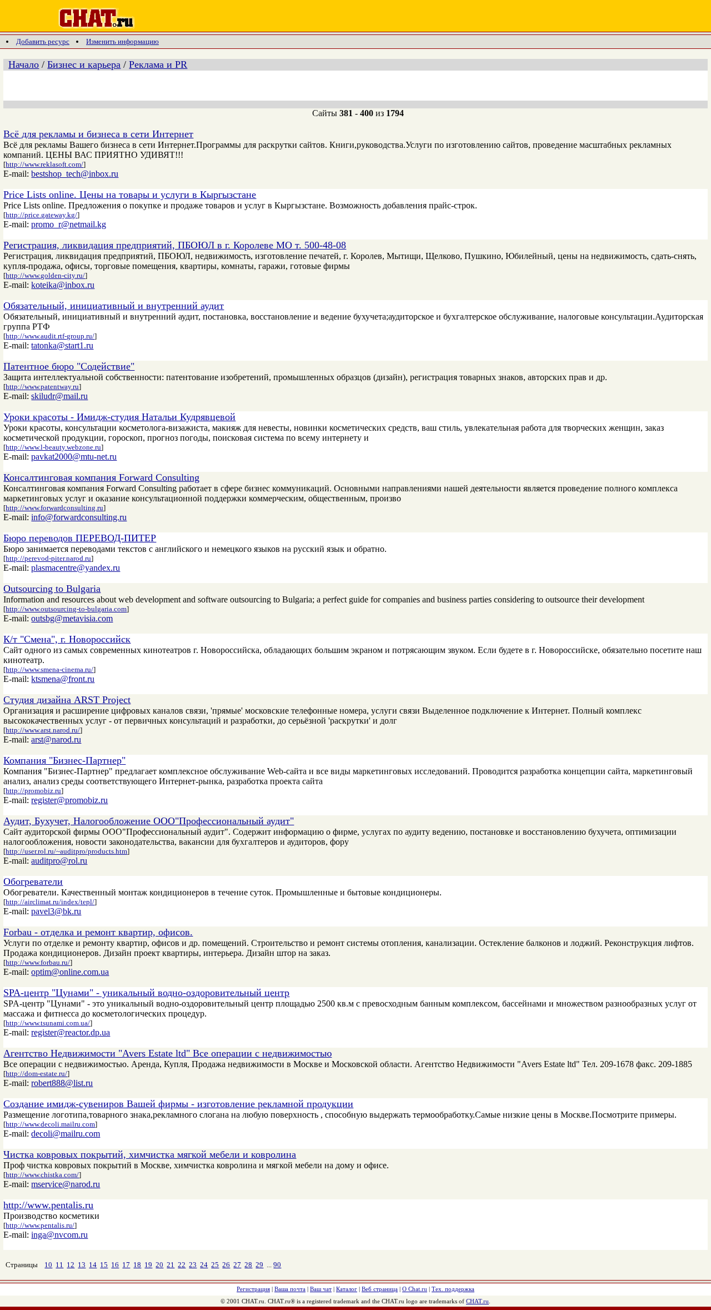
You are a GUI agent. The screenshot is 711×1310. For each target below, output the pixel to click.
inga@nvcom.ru (59, 1234)
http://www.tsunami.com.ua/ (48, 1023)
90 (277, 1265)
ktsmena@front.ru (62, 679)
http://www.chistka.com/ (42, 1174)
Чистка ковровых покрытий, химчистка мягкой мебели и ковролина (149, 1154)
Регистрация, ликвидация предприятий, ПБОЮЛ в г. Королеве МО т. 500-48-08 (174, 245)
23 (193, 1265)
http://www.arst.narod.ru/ (43, 730)
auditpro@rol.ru (59, 860)
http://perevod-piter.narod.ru (48, 558)
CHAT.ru (477, 1301)
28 (248, 1265)
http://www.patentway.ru (42, 386)
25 (215, 1265)
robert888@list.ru (62, 1083)
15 (104, 1265)
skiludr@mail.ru (59, 396)
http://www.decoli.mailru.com (50, 1124)
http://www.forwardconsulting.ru (54, 508)
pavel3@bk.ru (56, 911)
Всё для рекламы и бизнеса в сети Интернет (98, 134)
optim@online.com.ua (70, 972)
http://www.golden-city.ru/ (45, 275)
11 (59, 1265)
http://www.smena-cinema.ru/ (49, 669)
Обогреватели (33, 881)
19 (148, 1265)
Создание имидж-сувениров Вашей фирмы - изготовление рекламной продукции (178, 1103)
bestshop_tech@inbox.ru (74, 173)
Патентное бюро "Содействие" (68, 366)
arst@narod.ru (56, 739)
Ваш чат (321, 1289)
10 (48, 1265)
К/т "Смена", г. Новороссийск (67, 639)
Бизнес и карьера (84, 64)
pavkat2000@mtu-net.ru (74, 456)
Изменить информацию (122, 41)
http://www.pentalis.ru (48, 1205)
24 (204, 1265)
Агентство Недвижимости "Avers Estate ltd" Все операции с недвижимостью (167, 1053)
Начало (23, 64)
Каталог (346, 1289)
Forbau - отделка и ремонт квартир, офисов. (98, 932)
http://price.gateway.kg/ (41, 215)
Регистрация (253, 1289)
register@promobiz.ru (69, 800)
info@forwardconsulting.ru (79, 517)
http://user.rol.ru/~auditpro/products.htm (66, 851)
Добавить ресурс (42, 41)
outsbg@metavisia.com (72, 618)
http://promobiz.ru (33, 790)
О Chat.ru (414, 1289)
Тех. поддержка (453, 1289)
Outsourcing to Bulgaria (52, 588)
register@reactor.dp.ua (70, 1032)
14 (93, 1265)
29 (259, 1265)
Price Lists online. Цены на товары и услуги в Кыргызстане (129, 194)
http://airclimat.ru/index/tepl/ (50, 902)
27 (237, 1265)
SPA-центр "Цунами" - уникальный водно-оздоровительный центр (146, 992)
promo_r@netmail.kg (68, 224)
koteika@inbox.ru (62, 285)
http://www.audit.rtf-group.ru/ (50, 336)
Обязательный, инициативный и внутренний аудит (113, 305)
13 (82, 1265)
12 (70, 1265)
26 (226, 1265)
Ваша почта (290, 1289)
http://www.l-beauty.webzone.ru (53, 447)
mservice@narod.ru (65, 1184)
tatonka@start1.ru (62, 345)
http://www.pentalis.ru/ (40, 1225)
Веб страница (380, 1289)
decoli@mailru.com (65, 1133)
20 (159, 1265)
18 (137, 1265)
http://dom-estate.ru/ (36, 1073)
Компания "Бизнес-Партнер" (64, 760)
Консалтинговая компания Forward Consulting (101, 477)
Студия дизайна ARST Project (67, 699)
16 (115, 1265)
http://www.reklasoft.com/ (44, 164)
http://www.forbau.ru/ (38, 962)
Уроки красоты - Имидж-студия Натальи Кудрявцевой (119, 416)
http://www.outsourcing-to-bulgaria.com (66, 609)
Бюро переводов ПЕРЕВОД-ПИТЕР (79, 538)
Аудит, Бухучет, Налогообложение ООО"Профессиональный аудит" (148, 820)
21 (170, 1265)
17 (126, 1265)
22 (182, 1265)
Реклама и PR (158, 64)
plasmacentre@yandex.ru (75, 567)
